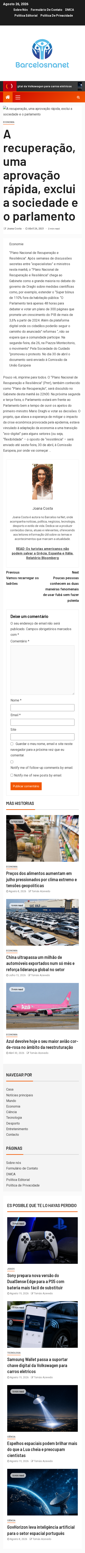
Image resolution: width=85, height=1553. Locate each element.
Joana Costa (14, 228)
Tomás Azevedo (41, 891)
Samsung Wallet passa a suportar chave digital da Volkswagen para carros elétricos (37, 1365)
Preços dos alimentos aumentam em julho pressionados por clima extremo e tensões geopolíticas (41, 879)
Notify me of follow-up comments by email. (42, 768)
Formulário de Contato (46, 9)
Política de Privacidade (56, 15)
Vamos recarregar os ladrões (22, 578)
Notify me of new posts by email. (38, 775)
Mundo (11, 1101)
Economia (8, 122)
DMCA (69, 9)
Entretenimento (17, 1129)
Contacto (12, 1135)
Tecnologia (14, 1118)
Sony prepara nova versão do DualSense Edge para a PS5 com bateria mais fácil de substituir (35, 1281)
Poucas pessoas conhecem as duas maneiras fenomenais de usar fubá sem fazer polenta (61, 586)
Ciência (11, 1112)
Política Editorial (26, 15)
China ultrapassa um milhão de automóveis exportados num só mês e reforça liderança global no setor (40, 963)
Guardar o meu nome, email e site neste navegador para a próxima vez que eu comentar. (42, 749)
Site (13, 730)
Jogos (11, 1269)
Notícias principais (19, 1095)
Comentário (20, 641)
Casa (9, 1089)
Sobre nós (20, 9)
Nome (16, 700)
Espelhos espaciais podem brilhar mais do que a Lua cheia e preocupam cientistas (42, 1449)
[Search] (78, 97)
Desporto (13, 1123)
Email (16, 715)
